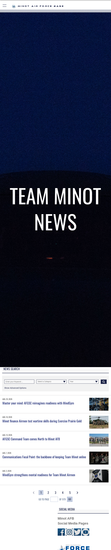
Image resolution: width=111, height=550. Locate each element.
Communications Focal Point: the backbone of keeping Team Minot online (44, 456)
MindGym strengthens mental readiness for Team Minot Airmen (38, 474)
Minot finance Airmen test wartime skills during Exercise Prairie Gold (42, 421)
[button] (4, 6)
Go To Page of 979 (52, 499)
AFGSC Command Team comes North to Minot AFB (31, 439)
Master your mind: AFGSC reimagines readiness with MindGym (38, 403)
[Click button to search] (104, 382)
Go (69, 499)
